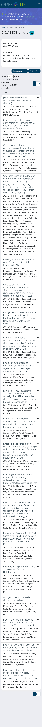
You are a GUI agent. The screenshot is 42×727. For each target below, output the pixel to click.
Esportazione (19, 71)
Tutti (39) (34, 71)
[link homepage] (14, 4)
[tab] (6, 92)
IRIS (3, 27)
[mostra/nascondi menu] (39, 4)
